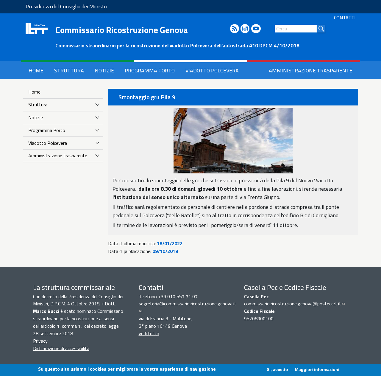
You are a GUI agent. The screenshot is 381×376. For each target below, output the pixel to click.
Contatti (344, 17)
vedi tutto (149, 333)
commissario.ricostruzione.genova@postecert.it (294, 303)
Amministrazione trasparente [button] (310, 70)
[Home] (37, 28)
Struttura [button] (69, 70)
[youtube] (256, 29)
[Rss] (234, 29)
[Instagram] (245, 29)
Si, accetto (277, 369)
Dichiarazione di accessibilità (61, 348)
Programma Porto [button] (150, 70)
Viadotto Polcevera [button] (212, 70)
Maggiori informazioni (317, 369)
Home (34, 91)
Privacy (40, 340)
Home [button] (36, 70)
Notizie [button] (104, 70)
